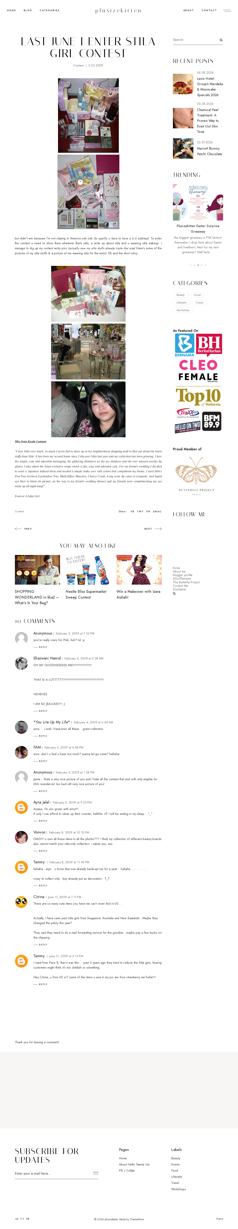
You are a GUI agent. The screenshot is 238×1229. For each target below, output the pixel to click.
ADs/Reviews (182, 578)
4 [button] (202, 265)
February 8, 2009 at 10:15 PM (69, 832)
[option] (198, 219)
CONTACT (209, 10)
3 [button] (198, 265)
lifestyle (181, 302)
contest (78, 65)
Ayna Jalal (41, 802)
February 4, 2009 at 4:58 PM (63, 747)
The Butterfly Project (186, 582)
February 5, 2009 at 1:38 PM (75, 772)
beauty (181, 295)
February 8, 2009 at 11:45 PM (69, 862)
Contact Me (180, 586)
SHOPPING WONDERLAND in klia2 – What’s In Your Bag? (37, 597)
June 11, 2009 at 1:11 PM (64, 897)
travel (199, 302)
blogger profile (183, 575)
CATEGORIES (50, 10)
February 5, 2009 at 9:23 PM (72, 802)
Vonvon (39, 832)
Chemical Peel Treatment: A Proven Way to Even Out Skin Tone (208, 120)
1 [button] (190, 265)
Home (11, 10)
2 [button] (194, 265)
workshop (183, 310)
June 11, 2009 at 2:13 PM (66, 956)
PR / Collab (127, 1170)
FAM (37, 747)
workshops (178, 1189)
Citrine (39, 897)
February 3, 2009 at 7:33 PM (75, 633)
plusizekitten (119, 10)
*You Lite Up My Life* (51, 722)
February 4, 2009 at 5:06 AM (93, 722)
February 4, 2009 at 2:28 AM (84, 658)
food (197, 295)
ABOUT (188, 10)
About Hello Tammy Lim (134, 1164)
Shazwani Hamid (47, 658)
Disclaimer (179, 589)
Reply (43, 647)
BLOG (28, 10)
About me (179, 571)
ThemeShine (137, 1219)
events (175, 1164)
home (176, 568)
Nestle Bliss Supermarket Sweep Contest (86, 594)
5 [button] (205, 265)
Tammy (39, 862)
